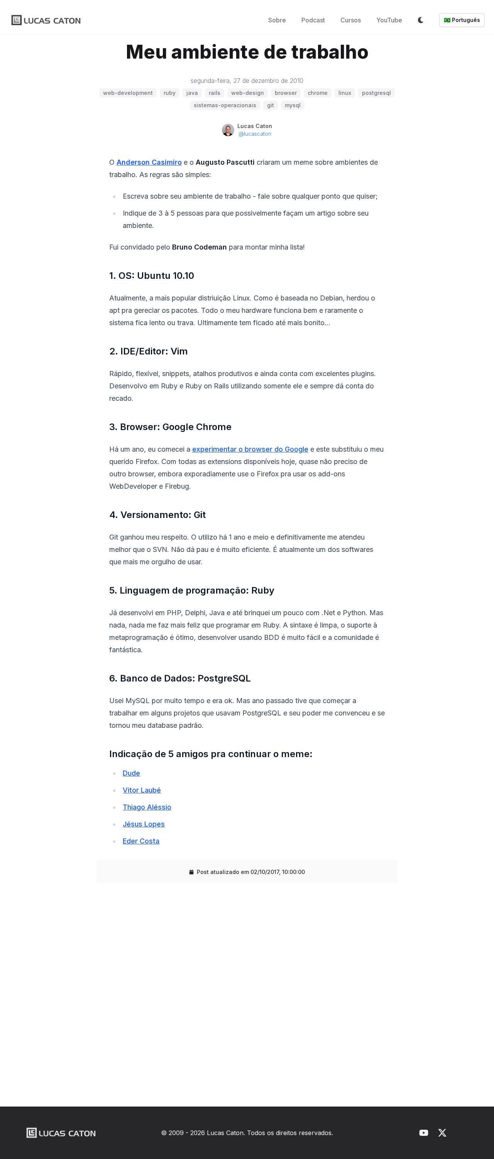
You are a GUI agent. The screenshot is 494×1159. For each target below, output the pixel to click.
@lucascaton (255, 133)
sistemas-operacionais (225, 105)
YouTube (389, 20)
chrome (318, 92)
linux (344, 92)
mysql (293, 105)
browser (286, 92)
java (192, 92)
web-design (247, 92)
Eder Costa (141, 841)
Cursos (350, 20)
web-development (128, 92)
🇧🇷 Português (462, 20)
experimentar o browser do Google (250, 449)
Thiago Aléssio (147, 807)
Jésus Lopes (144, 824)
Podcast (313, 20)
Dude (131, 773)
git (270, 105)
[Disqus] (247, 997)
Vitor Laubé (142, 790)
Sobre (277, 20)
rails (214, 92)
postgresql (376, 92)
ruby (170, 92)
